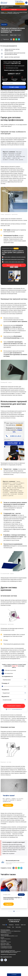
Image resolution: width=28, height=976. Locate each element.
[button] (8, 911)
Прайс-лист (23, 924)
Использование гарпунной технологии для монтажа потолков (15, 53)
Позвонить (14, 974)
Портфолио (11, 924)
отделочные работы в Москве (17, 846)
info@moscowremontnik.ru (5, 938)
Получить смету (14, 9)
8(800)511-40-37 (14, 74)
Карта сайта (18, 927)
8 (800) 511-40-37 (15, 436)
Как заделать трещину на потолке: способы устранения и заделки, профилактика (13, 800)
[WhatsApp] (16, 39)
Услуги (3, 924)
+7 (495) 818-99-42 (19, 1)
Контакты (17, 924)
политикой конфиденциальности (17, 709)
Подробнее (8, 805)
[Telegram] (19, 39)
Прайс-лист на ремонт (8, 853)
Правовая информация (5, 951)
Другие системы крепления (12, 57)
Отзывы (9, 927)
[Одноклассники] (14, 39)
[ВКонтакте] (11, 39)
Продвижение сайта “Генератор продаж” (8, 954)
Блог (6, 12)
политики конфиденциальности (18, 446)
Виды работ (10, 12)
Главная (2, 12)
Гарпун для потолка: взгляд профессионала (12, 50)
